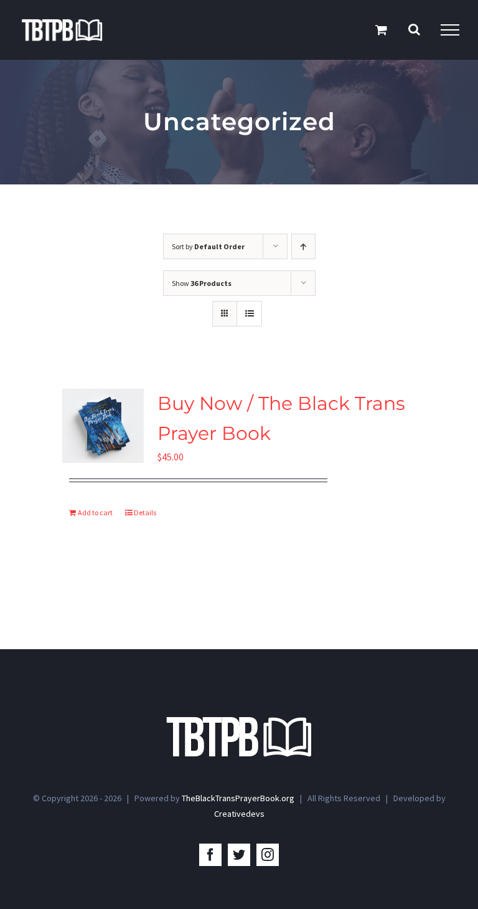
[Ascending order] (303, 246)
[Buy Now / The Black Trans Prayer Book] (103, 426)
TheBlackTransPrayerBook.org (238, 798)
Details (145, 512)
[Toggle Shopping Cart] (381, 29)
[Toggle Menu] (450, 30)
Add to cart (95, 512)
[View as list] (249, 314)
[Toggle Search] (414, 29)
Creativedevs (239, 813)
